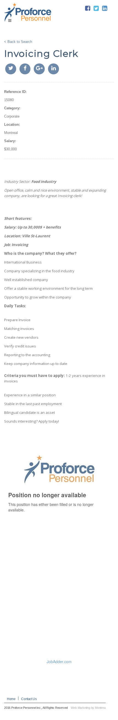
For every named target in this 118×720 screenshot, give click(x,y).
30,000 (11, 149)
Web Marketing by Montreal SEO (92, 707)
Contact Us (28, 699)
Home (11, 699)
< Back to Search (18, 42)
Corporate (11, 116)
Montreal (11, 133)
